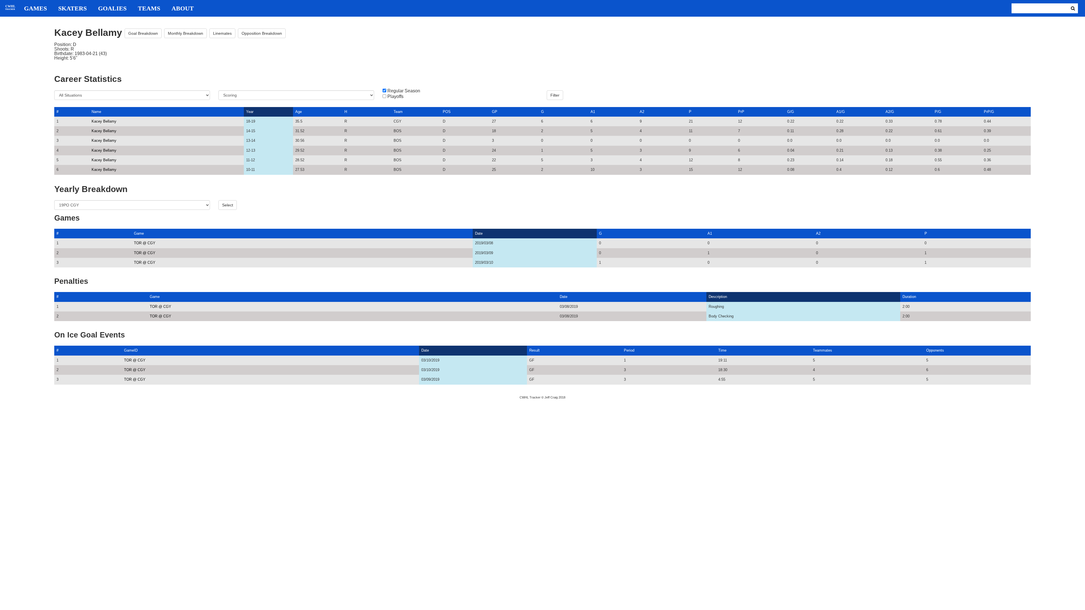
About (183, 8)
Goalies (112, 8)
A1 (593, 112)
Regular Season (403, 91)
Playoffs (395, 96)
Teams (149, 8)
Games (35, 8)
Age (298, 112)
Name (96, 112)
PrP (741, 112)
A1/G (840, 112)
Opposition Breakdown (262, 33)
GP (494, 112)
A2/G (890, 112)
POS (447, 112)
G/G (790, 112)
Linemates (222, 33)
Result (534, 350)
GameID (131, 350)
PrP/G (989, 112)
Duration (909, 297)
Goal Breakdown (143, 33)
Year (249, 112)
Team (398, 112)
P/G (938, 112)
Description (718, 297)
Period (629, 350)
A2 (642, 112)
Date (479, 233)
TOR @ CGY (144, 243)
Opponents (935, 350)
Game (139, 233)
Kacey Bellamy (104, 121)
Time (722, 350)
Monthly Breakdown (185, 33)
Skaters (72, 8)
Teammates (822, 350)
